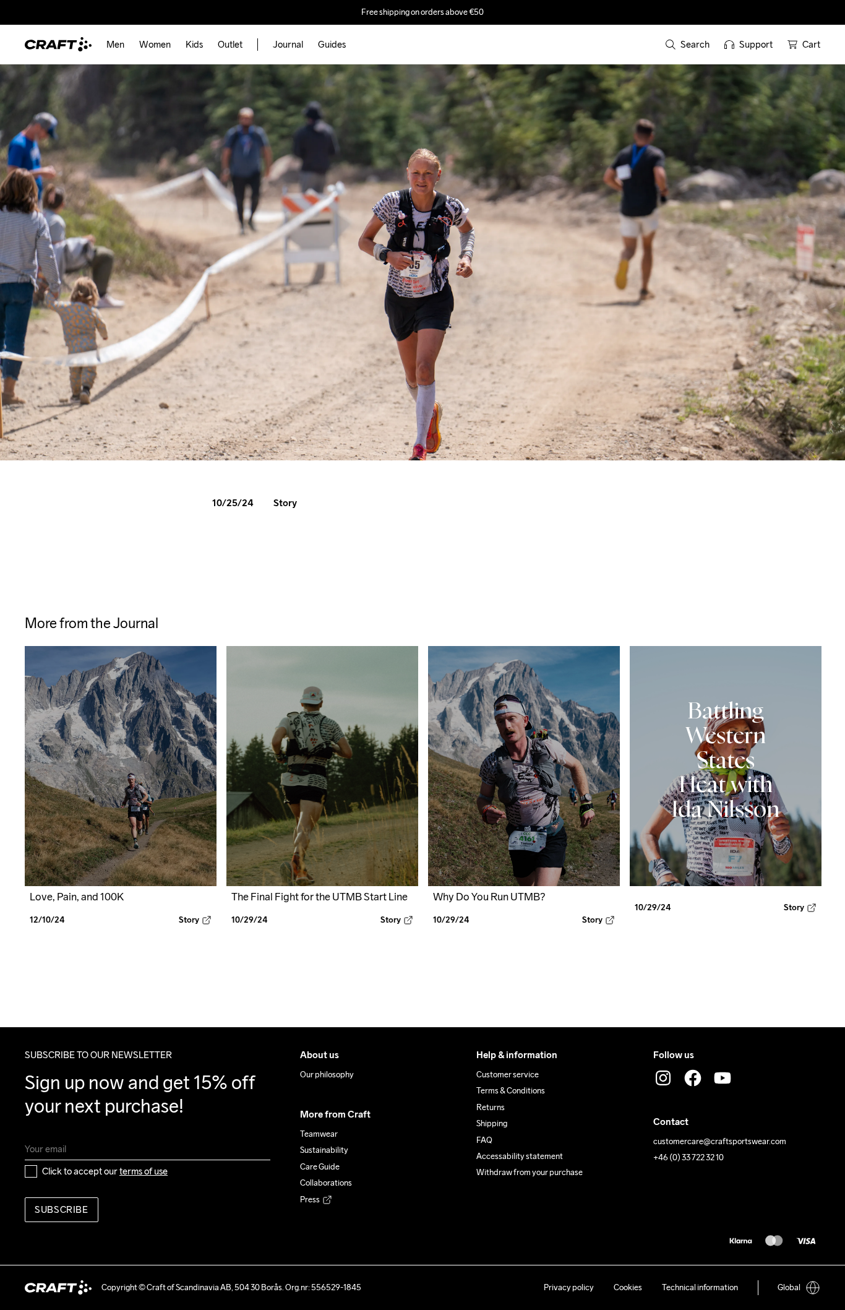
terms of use (143, 1171)
